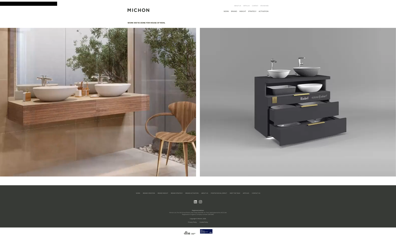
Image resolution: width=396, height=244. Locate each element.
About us (237, 6)
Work (226, 11)
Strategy (252, 11)
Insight (242, 11)
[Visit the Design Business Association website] (190, 236)
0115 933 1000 (264, 6)
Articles (246, 6)
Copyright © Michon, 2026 (198, 218)
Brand (234, 11)
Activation (263, 11)
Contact (255, 6)
